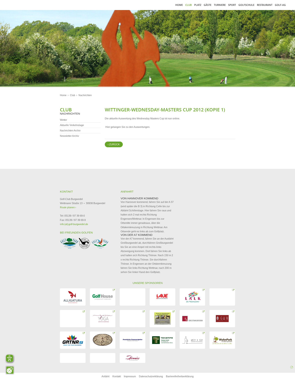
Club (188, 5)
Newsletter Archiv (69, 136)
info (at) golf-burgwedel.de (74, 224)
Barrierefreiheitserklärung (180, 376)
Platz (197, 5)
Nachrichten (85, 95)
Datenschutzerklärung (151, 376)
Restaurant (264, 5)
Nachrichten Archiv (70, 130)
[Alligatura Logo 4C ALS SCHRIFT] (72, 297)
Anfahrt (105, 376)
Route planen (67, 207)
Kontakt (116, 376)
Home (179, 5)
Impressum (130, 376)
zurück (114, 144)
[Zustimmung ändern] (10, 370)
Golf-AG (280, 5)
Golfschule (246, 5)
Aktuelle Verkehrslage (72, 125)
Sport (232, 5)
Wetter (63, 120)
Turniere (220, 5)
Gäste (207, 5)
